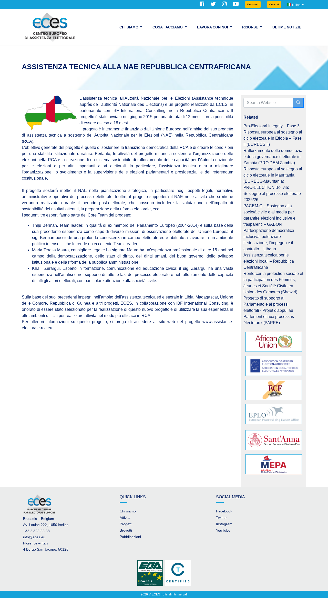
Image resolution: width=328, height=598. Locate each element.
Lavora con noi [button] (213, 27)
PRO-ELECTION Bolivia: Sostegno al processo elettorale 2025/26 (272, 193)
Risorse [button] (250, 27)
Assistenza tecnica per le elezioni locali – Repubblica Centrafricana (268, 261)
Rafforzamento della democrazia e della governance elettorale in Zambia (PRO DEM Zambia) (272, 156)
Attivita (125, 517)
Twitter (221, 517)
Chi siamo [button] (129, 27)
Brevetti (126, 530)
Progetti (126, 524)
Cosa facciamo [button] (168, 27)
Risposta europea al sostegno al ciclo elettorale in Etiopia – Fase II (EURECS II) (272, 138)
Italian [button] (296, 5)
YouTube (223, 530)
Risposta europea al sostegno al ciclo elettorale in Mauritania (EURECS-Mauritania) (272, 175)
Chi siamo (128, 511)
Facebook (224, 511)
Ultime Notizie (286, 27)
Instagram (224, 524)
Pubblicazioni (130, 537)
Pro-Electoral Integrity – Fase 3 (271, 126)
